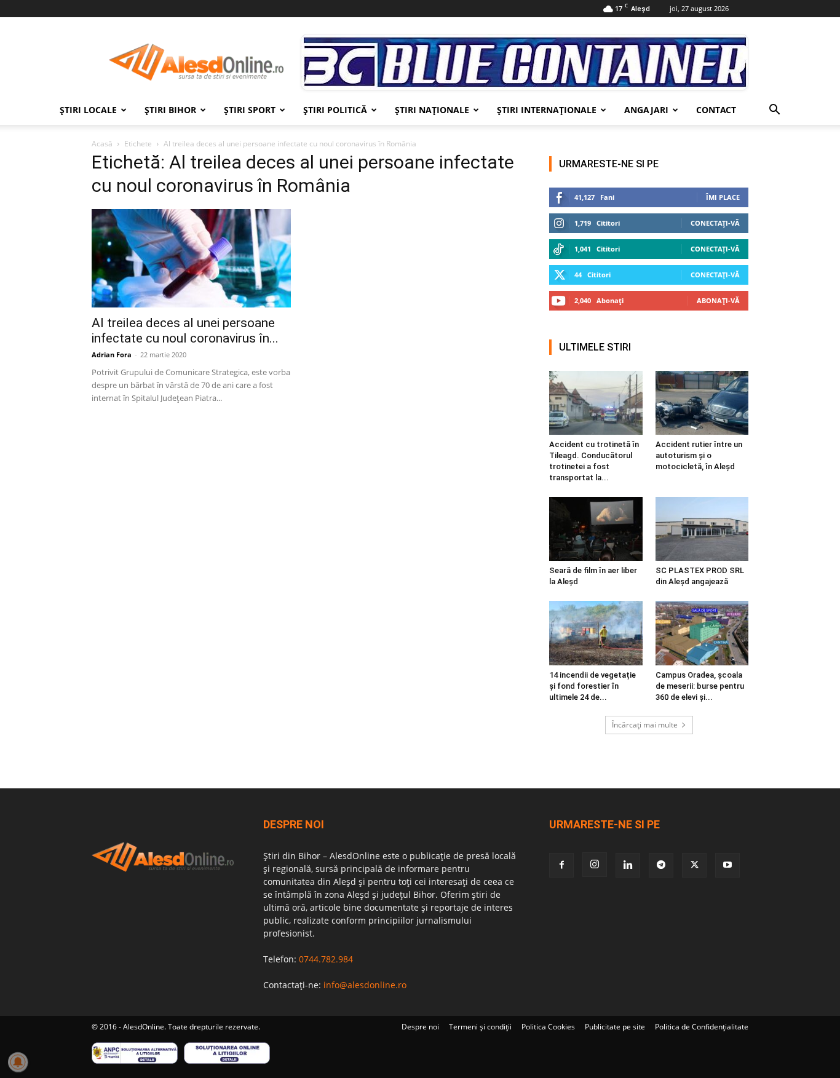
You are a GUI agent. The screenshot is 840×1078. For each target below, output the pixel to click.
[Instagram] (594, 864)
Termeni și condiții (480, 1026)
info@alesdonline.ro (364, 985)
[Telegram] (661, 865)
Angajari (646, 110)
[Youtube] (727, 865)
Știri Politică (335, 110)
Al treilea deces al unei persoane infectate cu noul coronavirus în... (185, 330)
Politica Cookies (548, 1026)
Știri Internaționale (546, 110)
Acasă (102, 143)
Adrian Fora (112, 354)
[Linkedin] (628, 865)
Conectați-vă (715, 223)
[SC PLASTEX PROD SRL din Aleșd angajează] (702, 529)
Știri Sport (249, 110)
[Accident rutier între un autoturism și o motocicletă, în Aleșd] (702, 403)
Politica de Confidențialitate (701, 1026)
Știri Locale (88, 110)
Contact (716, 110)
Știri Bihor (170, 110)
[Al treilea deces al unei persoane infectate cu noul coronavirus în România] (191, 258)
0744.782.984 (326, 959)
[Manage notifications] (18, 1062)
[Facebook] (561, 865)
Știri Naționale (432, 110)
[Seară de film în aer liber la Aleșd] (596, 529)
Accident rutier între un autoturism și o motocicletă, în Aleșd (699, 455)
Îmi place (723, 197)
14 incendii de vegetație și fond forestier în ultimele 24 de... (592, 686)
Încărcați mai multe (645, 724)
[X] (694, 865)
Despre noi (420, 1026)
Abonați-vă (718, 300)
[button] (774, 111)
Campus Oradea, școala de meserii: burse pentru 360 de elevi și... (700, 686)
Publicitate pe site (615, 1026)
